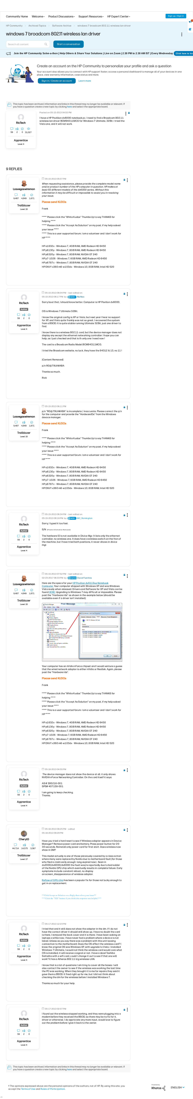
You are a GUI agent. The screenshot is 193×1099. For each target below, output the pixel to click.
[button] (125, 113)
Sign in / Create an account (57, 80)
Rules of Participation (53, 1088)
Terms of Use (28, 1088)
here (69, 106)
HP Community (14, 25)
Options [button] (183, 34)
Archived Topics (37, 25)
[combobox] (28, 44)
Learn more (85, 80)
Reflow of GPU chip (52, 880)
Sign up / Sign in (176, 16)
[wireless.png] (82, 632)
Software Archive (61, 25)
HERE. (52, 592)
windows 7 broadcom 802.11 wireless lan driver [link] (104, 25)
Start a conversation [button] (68, 44)
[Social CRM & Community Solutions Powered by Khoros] (158, 1087)
